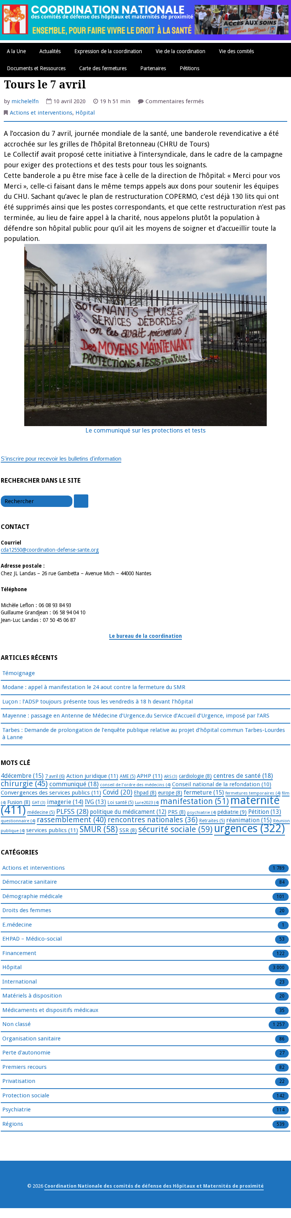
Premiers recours (24, 1067)
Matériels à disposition (32, 995)
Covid (117, 792)
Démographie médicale (32, 896)
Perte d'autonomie (26, 1052)
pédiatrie (232, 812)
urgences (249, 828)
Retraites (212, 820)
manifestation (194, 801)
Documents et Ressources (36, 68)
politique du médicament (128, 812)
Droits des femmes (26, 910)
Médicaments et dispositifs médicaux (50, 1010)
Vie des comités (236, 51)
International (19, 981)
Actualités (50, 51)
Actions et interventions (41, 112)
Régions (12, 1123)
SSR (128, 830)
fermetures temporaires (252, 793)
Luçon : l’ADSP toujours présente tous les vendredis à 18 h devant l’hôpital (97, 701)
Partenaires (153, 68)
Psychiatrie (16, 1109)
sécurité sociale (175, 829)
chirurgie (24, 783)
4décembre (22, 775)
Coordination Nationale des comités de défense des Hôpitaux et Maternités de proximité (154, 1186)
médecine (41, 812)
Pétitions (189, 68)
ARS (170, 776)
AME (127, 776)
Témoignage (18, 673)
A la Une (16, 51)
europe (170, 793)
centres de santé (243, 775)
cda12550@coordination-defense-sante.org (50, 550)
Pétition (264, 811)
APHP (150, 776)
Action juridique (92, 776)
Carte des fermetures (103, 68)
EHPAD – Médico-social (32, 938)
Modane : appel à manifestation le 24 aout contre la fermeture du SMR (93, 687)
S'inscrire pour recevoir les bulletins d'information (61, 458)
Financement (19, 953)
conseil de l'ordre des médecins (135, 784)
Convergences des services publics (51, 792)
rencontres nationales (153, 819)
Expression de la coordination (108, 51)
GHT (38, 802)
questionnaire (18, 820)
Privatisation (18, 1081)
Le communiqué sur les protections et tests (145, 430)
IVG (95, 802)
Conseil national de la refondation (221, 784)
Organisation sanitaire (31, 1038)
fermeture (204, 792)
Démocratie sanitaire (29, 881)
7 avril (55, 776)
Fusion (18, 802)
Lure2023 (147, 802)
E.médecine (17, 924)
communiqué (74, 784)
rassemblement (71, 819)
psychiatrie (201, 812)
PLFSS (72, 811)
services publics (52, 830)
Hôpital (85, 112)
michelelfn (25, 101)
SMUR (99, 829)
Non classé (16, 1024)
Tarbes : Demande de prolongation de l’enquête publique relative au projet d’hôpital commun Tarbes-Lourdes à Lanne (143, 734)
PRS (177, 812)
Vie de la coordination (180, 51)
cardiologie (195, 776)
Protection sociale (25, 1095)
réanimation (249, 820)
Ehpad (145, 793)
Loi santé (120, 802)
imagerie (65, 802)
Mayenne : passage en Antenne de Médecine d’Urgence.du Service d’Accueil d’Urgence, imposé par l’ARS (135, 715)
